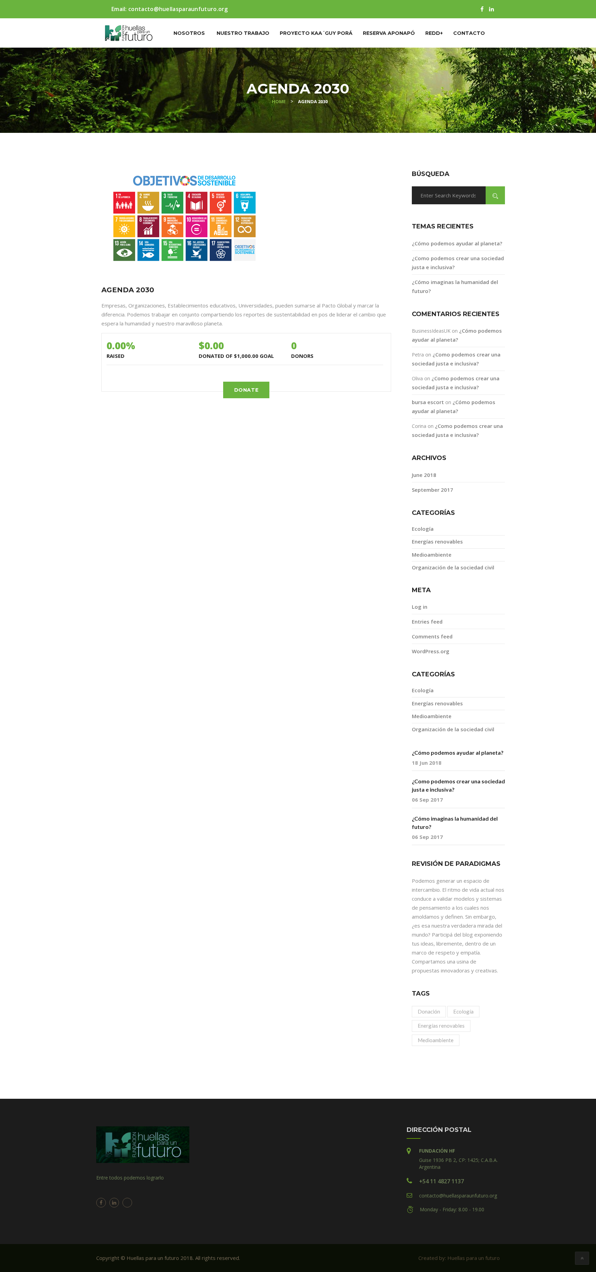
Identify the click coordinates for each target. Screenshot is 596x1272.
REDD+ (434, 33)
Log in (419, 606)
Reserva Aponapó (389, 33)
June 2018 (424, 474)
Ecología (423, 528)
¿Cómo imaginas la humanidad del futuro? (455, 822)
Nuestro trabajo (243, 33)
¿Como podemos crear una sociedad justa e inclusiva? (458, 785)
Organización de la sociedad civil (453, 567)
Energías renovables (437, 541)
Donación (429, 1011)
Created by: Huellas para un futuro (459, 1257)
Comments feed (432, 636)
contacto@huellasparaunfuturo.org (178, 9)
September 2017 (432, 489)
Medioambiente (431, 554)
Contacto (469, 33)
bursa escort (428, 402)
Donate (246, 390)
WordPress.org (430, 651)
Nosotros (189, 33)
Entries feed (427, 621)
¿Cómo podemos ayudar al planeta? (457, 243)
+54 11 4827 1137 (441, 1181)
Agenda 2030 (127, 290)
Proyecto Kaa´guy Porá (316, 33)
